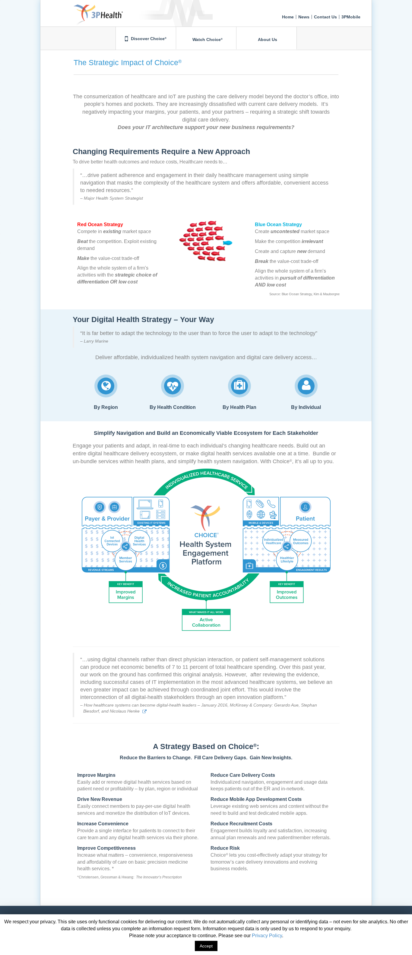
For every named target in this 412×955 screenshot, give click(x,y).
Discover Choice (148, 38)
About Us (267, 39)
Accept (206, 946)
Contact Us (325, 17)
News (303, 17)
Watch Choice (207, 39)
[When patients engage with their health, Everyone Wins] (81, 7)
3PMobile (350, 17)
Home (288, 17)
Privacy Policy (267, 935)
